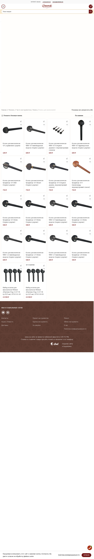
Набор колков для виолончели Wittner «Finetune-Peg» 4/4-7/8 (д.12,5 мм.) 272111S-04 (35, 290)
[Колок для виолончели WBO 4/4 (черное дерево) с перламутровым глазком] (58, 130)
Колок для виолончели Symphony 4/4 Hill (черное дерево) (11, 182)
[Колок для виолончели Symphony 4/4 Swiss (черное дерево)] (12, 204)
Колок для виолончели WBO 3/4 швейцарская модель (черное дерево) (58, 219)
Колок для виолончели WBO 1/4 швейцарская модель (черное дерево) (58, 254)
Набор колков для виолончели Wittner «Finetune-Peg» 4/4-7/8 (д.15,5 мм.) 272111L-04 (12, 290)
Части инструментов (23, 110)
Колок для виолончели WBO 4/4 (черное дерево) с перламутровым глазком (58, 146)
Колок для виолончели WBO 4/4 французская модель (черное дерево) (81, 145)
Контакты (4, 318)
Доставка (4, 325)
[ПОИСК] (91, 11)
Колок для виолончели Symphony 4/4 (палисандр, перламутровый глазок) (81, 183)
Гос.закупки (36, 325)
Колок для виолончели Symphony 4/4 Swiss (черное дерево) (11, 219)
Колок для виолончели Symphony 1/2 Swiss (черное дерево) (80, 219)
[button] (21, 121)
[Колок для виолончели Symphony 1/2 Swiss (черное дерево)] (81, 204)
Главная (4, 110)
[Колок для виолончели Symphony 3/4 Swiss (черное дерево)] (35, 204)
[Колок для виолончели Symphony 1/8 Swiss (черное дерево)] (81, 239)
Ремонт (66, 318)
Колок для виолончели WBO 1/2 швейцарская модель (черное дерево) (12, 254)
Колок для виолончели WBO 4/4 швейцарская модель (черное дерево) (35, 145)
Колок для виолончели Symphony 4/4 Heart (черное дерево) (34, 182)
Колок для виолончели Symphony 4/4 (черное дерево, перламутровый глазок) (58, 183)
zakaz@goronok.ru (58, 1)
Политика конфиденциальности (75, 329)
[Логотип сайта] (47, 6)
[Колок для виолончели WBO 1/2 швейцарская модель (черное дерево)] (12, 239)
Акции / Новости (7, 322)
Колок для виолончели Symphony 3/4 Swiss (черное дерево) (34, 219)
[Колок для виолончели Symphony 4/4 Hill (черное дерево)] (12, 167)
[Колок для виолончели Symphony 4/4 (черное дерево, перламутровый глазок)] (58, 167)
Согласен (86, 555)
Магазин (11, 110)
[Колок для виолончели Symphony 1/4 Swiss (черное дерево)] (35, 239)
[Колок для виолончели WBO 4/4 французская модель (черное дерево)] (81, 130)
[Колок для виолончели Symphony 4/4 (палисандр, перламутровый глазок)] (81, 167)
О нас (66, 325)
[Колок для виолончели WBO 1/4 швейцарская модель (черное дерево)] (58, 239)
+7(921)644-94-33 (47, 1)
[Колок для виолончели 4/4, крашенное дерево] (12, 130)
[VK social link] (8, 312)
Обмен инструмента (71, 322)
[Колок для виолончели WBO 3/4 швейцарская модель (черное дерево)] (58, 204)
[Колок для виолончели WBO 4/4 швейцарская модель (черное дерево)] (35, 130)
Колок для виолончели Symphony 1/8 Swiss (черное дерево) (80, 254)
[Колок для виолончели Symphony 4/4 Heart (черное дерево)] (35, 167)
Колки (35, 110)
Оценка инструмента (40, 322)
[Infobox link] (70, 345)
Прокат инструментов (40, 318)
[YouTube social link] (3, 312)
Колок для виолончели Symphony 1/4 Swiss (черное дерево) (34, 254)
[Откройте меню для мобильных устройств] (3, 6)
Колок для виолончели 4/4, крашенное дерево (11, 144)
